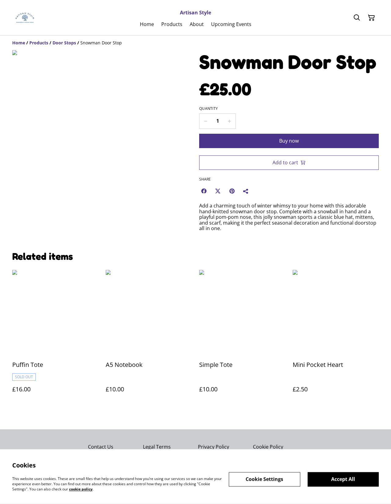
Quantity (208, 108)
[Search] (356, 17)
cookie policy (81, 488)
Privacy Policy (213, 446)
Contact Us (100, 446)
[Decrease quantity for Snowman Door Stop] (205, 121)
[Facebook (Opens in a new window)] (203, 191)
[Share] (245, 191)
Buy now (289, 140)
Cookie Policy (268, 446)
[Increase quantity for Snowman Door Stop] (229, 121)
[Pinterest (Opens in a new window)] (231, 191)
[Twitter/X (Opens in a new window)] (217, 191)
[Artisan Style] (25, 17)
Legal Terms (157, 446)
